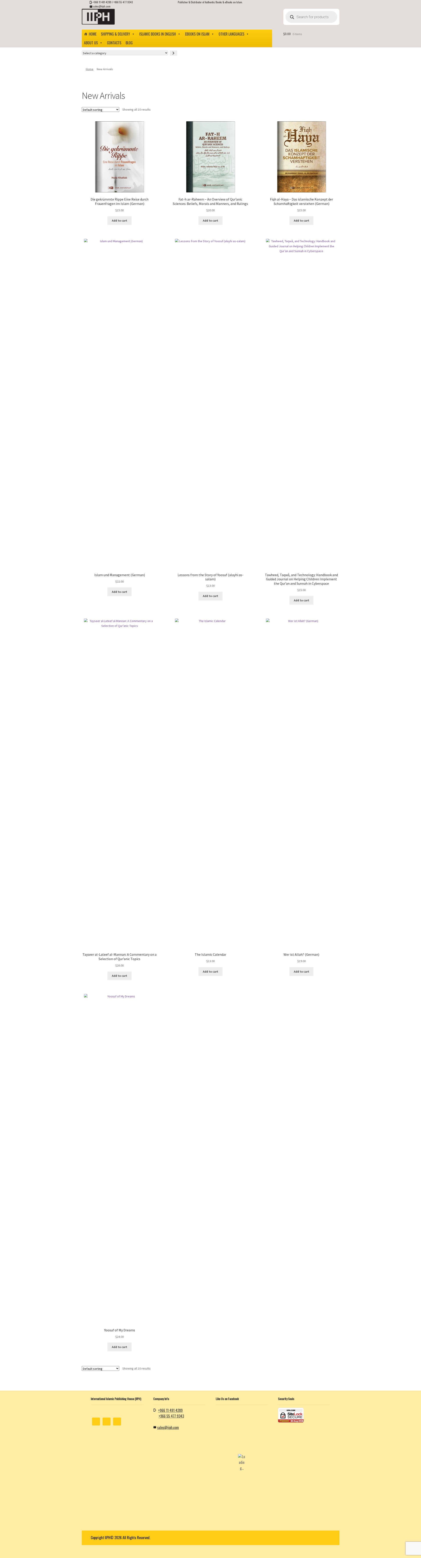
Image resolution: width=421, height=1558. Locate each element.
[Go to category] (173, 53)
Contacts (114, 42)
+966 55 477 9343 (123, 2)
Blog (129, 42)
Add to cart (119, 220)
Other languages (231, 34)
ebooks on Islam (197, 34)
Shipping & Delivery (115, 34)
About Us (91, 42)
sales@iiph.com (102, 6)
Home (92, 34)
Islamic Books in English (157, 34)
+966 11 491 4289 (102, 2)
